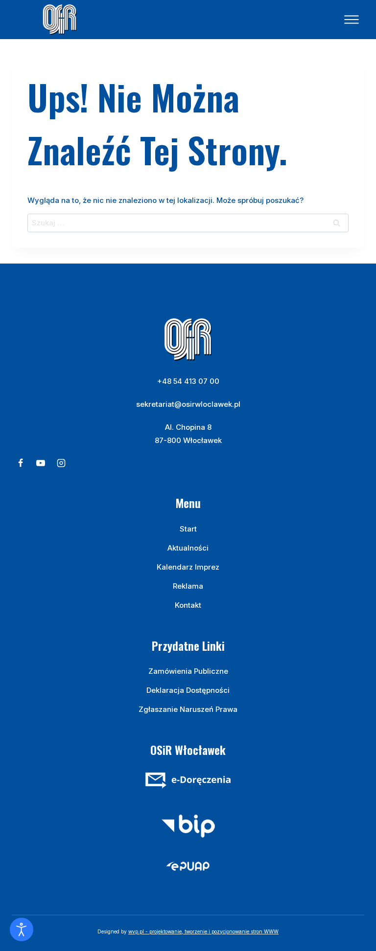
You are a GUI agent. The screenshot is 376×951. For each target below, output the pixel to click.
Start (188, 528)
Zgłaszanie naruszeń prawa (188, 709)
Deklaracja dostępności (188, 690)
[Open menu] (351, 19)
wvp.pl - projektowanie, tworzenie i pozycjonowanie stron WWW (203, 931)
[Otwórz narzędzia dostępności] (21, 929)
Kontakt (188, 605)
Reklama (188, 586)
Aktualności (188, 548)
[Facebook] (20, 463)
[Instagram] (61, 463)
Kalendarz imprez (188, 567)
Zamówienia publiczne (188, 671)
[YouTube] (40, 463)
